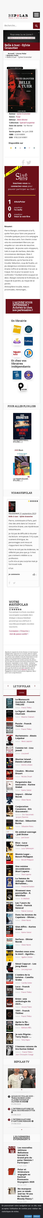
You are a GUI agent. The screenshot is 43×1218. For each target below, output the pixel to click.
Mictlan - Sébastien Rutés (25, 822)
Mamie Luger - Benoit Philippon (24, 855)
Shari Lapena (26, 874)
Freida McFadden (27, 886)
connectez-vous (19, 186)
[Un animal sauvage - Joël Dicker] (9, 835)
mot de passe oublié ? (19, 634)
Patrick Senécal (27, 911)
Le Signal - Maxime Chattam (25, 712)
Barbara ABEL (26, 1028)
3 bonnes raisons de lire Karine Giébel (26, 1047)
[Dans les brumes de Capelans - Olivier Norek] (9, 918)
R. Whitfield (25, 899)
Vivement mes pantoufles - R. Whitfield (23, 893)
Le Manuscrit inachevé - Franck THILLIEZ (24, 702)
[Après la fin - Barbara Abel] (9, 1026)
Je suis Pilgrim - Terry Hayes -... (23, 1035)
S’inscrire (24, 631)
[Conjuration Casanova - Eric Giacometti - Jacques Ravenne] (9, 810)
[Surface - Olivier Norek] (9, 943)
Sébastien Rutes (27, 826)
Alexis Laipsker (26, 741)
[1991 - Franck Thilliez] (9, 1014)
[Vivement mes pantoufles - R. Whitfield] (9, 894)
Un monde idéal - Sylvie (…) (21, 441)
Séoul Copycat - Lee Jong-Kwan (25, 965)
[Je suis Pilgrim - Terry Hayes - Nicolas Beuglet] (9, 1038)
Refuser (36, 1216)
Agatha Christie (26, 957)
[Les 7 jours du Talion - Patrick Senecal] (9, 906)
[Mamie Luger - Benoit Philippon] (9, 858)
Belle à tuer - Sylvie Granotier (21, 516)
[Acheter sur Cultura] (25, 148)
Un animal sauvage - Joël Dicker (25, 833)
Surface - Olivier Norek (24, 940)
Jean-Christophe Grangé (24, 1054)
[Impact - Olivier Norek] (9, 798)
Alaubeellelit (14, 513)
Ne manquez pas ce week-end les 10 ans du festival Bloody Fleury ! (25, 1193)
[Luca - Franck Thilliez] (9, 990)
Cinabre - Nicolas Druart (24, 772)
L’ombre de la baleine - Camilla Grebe (24, 977)
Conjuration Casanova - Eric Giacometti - (23, 809)
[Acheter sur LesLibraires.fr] (15, 148)
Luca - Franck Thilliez (22, 987)
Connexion (13, 631)
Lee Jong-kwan (26, 969)
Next (21, 1129)
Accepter (28, 1216)
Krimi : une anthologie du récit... (23, 1001)
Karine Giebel (26, 790)
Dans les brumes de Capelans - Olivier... (25, 916)
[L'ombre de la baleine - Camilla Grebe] (9, 978)
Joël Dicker (25, 837)
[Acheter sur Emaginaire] (20, 148)
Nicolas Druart (26, 776)
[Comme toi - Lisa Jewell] (9, 751)
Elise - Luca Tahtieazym (21, 844)
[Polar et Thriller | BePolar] (18, 16)
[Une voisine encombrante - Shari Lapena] (9, 870)
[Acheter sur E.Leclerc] (34, 148)
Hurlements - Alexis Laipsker (25, 737)
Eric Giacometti (27, 814)
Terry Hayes (25, 1040)
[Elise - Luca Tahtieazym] (9, 846)
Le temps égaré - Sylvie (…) (21, 479)
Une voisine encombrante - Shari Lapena (23, 869)
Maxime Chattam (27, 717)
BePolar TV (21, 1061)
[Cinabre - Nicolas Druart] (9, 774)
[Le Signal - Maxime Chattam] (9, 715)
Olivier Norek (26, 800)
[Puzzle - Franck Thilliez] (9, 727)
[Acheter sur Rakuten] (29, 148)
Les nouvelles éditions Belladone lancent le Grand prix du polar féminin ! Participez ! (25, 1155)
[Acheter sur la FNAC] (11, 148)
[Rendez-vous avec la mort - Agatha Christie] (9, 955)
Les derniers (21, 1138)
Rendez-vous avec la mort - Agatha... (25, 952)
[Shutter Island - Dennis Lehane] (9, 763)
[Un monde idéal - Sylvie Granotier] (22, 426)
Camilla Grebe (26, 983)
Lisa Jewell (25, 753)
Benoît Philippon (27, 860)
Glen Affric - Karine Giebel (25, 928)
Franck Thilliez (26, 707)
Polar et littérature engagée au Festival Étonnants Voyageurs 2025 (25, 1175)
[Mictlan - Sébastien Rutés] (9, 824)
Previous (21, 1089)
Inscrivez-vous (20, 183)
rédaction (24, 669)
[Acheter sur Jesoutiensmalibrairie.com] (17, 375)
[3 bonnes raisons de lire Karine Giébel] (9, 1050)
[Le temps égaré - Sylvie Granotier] (22, 463)
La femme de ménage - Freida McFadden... (24, 881)
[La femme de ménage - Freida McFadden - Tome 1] (9, 882)
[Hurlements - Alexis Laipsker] (9, 740)
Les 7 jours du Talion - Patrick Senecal (23, 905)
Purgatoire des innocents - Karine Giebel (25, 784)
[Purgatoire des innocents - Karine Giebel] (9, 786)
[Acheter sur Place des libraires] (22, 387)
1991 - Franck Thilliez (22, 1011)
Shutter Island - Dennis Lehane (23, 760)
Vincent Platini (26, 1007)
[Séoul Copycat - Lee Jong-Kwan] (9, 967)
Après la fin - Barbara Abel (22, 1023)
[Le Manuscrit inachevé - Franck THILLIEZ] (9, 703)
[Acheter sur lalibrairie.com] (28, 375)
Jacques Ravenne (22, 817)
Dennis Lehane (26, 765)
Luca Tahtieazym (27, 848)
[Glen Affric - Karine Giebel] (9, 931)
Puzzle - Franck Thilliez (23, 724)
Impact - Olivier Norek (23, 795)
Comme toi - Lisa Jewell (24, 749)
